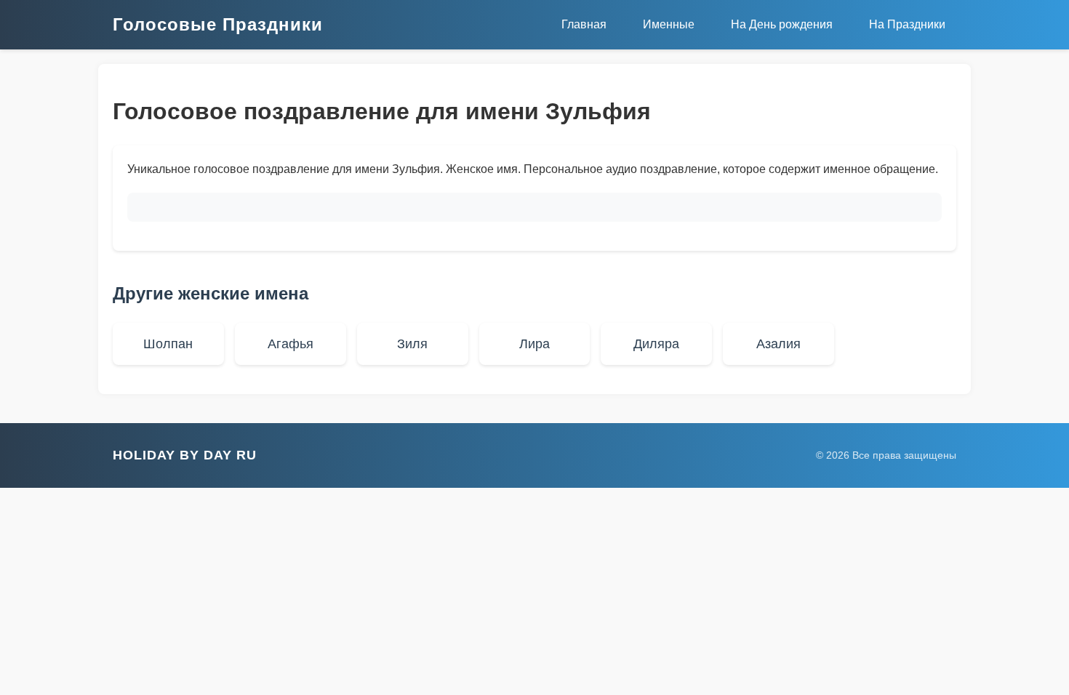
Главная (583, 24)
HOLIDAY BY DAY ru (185, 455)
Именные (668, 24)
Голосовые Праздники (218, 24)
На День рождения (782, 24)
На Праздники (907, 24)
